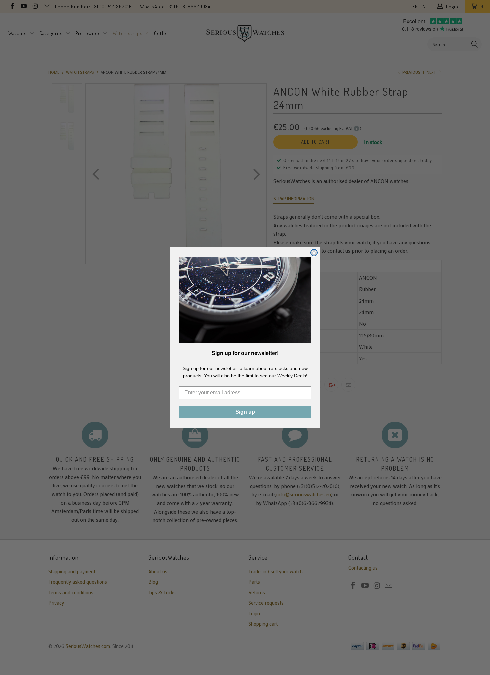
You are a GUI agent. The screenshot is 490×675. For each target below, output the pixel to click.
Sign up (245, 412)
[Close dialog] (314, 252)
